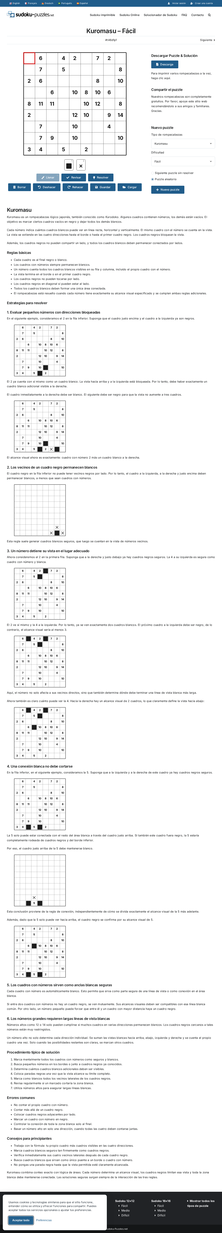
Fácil (124, 1206)
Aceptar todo (20, 1220)
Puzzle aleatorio (166, 179)
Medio (125, 1210)
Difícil (125, 1215)
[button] (209, 14)
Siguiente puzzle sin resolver (174, 173)
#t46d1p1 (111, 40)
